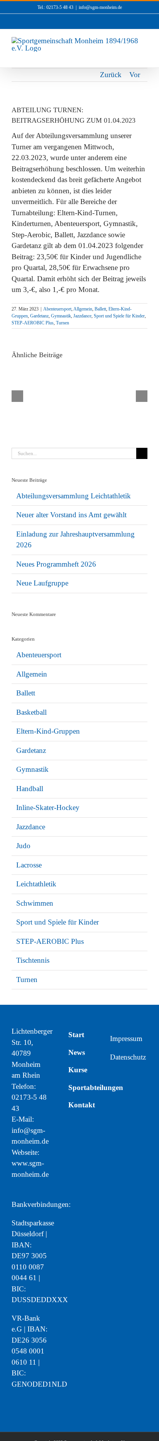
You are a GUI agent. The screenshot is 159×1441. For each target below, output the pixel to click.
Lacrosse (29, 865)
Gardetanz (39, 316)
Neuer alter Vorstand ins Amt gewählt (71, 515)
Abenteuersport (57, 309)
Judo (23, 846)
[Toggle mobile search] (130, 56)
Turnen (62, 323)
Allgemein (82, 309)
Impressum (126, 1038)
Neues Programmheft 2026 (56, 564)
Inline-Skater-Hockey (48, 807)
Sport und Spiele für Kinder (119, 316)
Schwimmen (34, 903)
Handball (29, 789)
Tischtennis (32, 960)
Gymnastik (61, 316)
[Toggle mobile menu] (144, 56)
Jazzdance (82, 316)
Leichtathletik (36, 884)
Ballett (100, 309)
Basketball (31, 712)
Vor (134, 75)
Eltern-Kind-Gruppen (48, 731)
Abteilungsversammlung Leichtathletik (73, 496)
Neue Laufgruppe (42, 583)
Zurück (111, 75)
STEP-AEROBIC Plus (33, 323)
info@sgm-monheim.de (100, 7)
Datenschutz (128, 1057)
